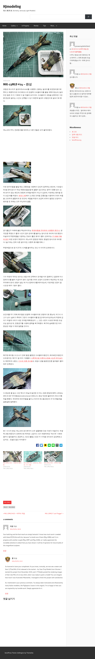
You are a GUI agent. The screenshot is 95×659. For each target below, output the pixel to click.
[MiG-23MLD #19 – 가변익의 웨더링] (12, 456)
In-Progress (25, 26)
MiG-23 (5, 507)
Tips (44, 26)
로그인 (74, 132)
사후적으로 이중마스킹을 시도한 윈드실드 (47, 358)
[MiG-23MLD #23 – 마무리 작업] (53, 456)
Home (4, 26)
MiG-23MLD (7, 502)
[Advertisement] (33, 147)
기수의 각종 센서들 (25, 361)
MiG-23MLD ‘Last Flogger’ (53, 513)
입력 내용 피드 (77, 134)
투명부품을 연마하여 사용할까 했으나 (46, 230)
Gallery (13, 26)
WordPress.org (76, 140)
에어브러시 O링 (86, 74)
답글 (4, 551)
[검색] (88, 16)
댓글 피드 (75, 137)
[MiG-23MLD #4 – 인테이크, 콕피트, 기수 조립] (33, 456)
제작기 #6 (22, 196)
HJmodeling (12, 6)
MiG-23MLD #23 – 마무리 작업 (52, 463)
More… (53, 26)
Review (36, 26)
